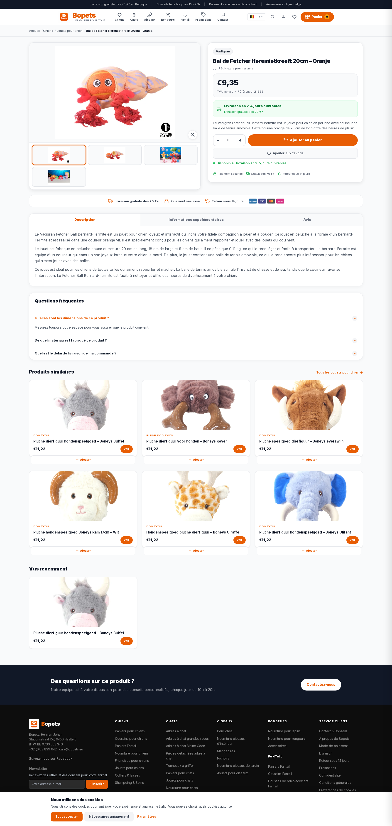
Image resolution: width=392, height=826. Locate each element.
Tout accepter (66, 816)
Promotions (327, 768)
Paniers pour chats (180, 773)
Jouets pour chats (179, 780)
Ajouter (85, 459)
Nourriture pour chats (182, 788)
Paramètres (146, 816)
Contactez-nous (321, 684)
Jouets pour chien (69, 30)
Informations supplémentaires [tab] (196, 219)
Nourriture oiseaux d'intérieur (231, 741)
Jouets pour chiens (129, 768)
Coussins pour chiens (131, 738)
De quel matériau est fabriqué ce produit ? (71, 340)
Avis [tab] (307, 219)
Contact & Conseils (333, 731)
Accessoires (277, 746)
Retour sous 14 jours (334, 760)
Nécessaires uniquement (109, 816)
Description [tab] (85, 219)
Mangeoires (226, 751)
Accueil (34, 30)
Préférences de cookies (337, 790)
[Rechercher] (272, 16)
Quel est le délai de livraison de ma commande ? (75, 353)
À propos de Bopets (334, 738)
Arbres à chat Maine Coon (185, 746)
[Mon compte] (283, 16)
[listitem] (59, 155)
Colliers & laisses (127, 775)
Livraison (325, 753)
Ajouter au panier (306, 140)
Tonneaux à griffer (180, 765)
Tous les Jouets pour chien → (339, 372)
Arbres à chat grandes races (187, 738)
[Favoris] (294, 16)
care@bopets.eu (71, 749)
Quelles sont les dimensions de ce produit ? (72, 318)
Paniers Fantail (126, 746)
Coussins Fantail (280, 774)
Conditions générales (335, 782)
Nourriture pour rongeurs (287, 738)
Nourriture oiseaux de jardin (238, 765)
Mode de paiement (333, 746)
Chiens (48, 30)
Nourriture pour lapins (284, 731)
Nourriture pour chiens (132, 753)
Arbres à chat (176, 731)
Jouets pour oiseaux (232, 773)
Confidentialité (330, 775)
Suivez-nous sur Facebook (50, 758)
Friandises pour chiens (132, 760)
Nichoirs (223, 758)
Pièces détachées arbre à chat (185, 755)
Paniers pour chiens (130, 731)
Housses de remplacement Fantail (288, 783)
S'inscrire (97, 784)
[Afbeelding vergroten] (192, 134)
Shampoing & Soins (129, 782)
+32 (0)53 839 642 (43, 749)
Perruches (225, 731)
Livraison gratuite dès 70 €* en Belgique (119, 4)
